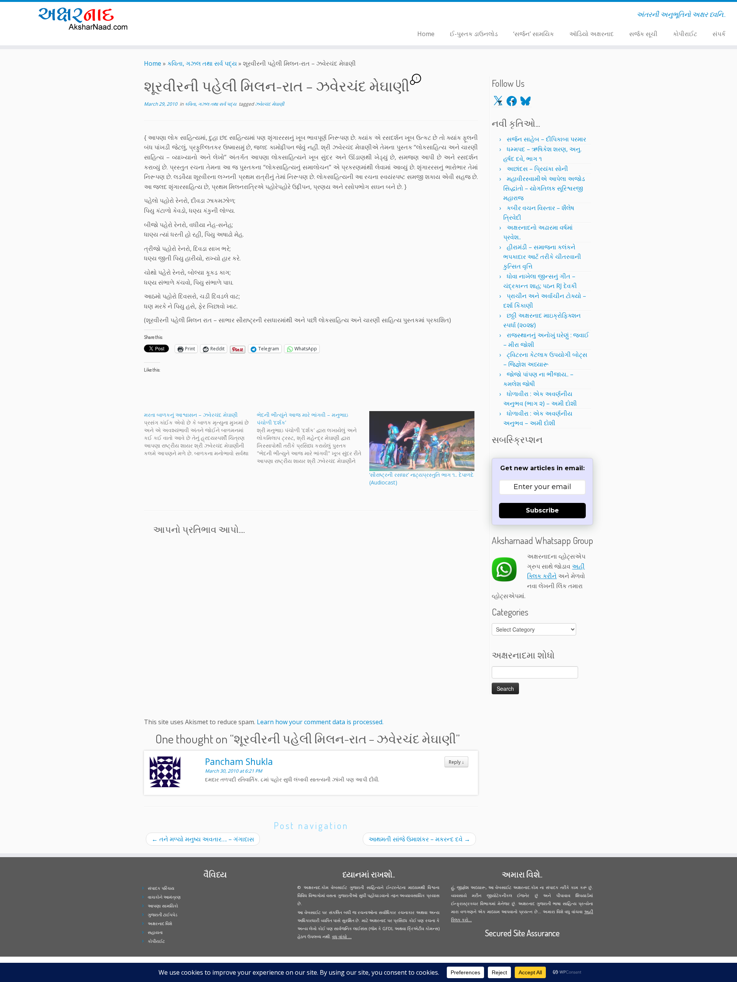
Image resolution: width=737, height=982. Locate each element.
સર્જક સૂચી (643, 34)
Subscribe (542, 510)
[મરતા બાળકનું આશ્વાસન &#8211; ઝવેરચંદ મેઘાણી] (200, 434)
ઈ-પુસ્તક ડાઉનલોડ (474, 34)
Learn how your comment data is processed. (320, 722)
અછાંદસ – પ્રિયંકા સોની (537, 168)
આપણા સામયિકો (163, 906)
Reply (456, 762)
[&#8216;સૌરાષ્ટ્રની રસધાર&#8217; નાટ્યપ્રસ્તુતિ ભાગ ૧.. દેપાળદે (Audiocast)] (421, 441)
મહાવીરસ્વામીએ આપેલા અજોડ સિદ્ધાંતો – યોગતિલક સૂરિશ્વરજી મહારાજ (544, 188)
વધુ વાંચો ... (342, 936)
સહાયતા (155, 932)
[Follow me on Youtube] (214, 15)
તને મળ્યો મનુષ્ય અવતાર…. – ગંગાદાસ (203, 839)
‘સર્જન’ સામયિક (533, 34)
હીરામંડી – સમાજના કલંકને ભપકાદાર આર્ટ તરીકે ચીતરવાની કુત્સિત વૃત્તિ (542, 256)
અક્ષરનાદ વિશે (160, 923)
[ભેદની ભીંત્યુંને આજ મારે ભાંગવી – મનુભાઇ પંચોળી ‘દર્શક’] (313, 438)
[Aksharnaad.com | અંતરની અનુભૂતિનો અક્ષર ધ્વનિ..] (85, 18)
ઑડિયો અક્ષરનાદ (591, 34)
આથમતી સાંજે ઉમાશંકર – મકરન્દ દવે (419, 839)
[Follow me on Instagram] (209, 15)
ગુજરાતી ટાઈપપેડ (162, 914)
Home (426, 34)
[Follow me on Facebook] (204, 15)
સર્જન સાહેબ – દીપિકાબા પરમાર (546, 139)
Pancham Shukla (239, 761)
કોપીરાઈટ (685, 34)
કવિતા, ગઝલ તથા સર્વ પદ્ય (202, 63)
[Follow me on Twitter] (199, 15)
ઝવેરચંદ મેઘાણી (269, 104)
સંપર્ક (718, 34)
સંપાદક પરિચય (161, 888)
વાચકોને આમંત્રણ (164, 897)
